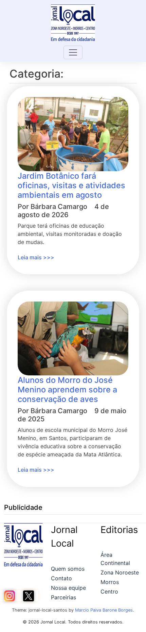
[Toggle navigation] (73, 52)
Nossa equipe (68, 587)
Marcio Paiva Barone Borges (104, 610)
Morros (110, 582)
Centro (109, 591)
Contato (61, 578)
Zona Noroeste (120, 572)
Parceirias (63, 597)
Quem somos (68, 568)
